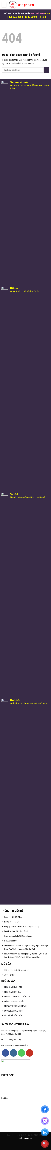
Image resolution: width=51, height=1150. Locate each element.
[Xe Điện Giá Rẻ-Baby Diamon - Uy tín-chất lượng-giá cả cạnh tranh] (21, 4)
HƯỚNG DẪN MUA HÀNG (13, 1011)
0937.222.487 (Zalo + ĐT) (11, 1040)
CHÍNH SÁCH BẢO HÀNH (13, 987)
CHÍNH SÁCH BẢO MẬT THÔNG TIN (17, 997)
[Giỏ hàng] (47, 5)
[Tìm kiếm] (43, 4)
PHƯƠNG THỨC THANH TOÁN (15, 1006)
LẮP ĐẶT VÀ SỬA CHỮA (13, 1016)
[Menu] (4, 4)
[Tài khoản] (39, 5)
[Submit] (46, 70)
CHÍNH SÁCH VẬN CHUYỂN (14, 1001)
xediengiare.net (25, 1138)
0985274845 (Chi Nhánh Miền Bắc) (14, 1045)
